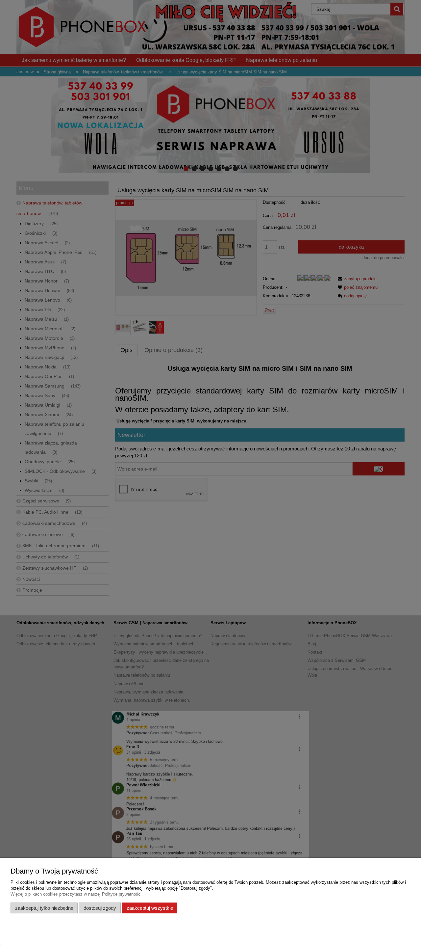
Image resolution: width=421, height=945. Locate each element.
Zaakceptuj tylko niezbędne (44, 908)
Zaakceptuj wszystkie (150, 908)
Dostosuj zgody (100, 908)
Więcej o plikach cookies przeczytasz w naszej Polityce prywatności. (77, 894)
